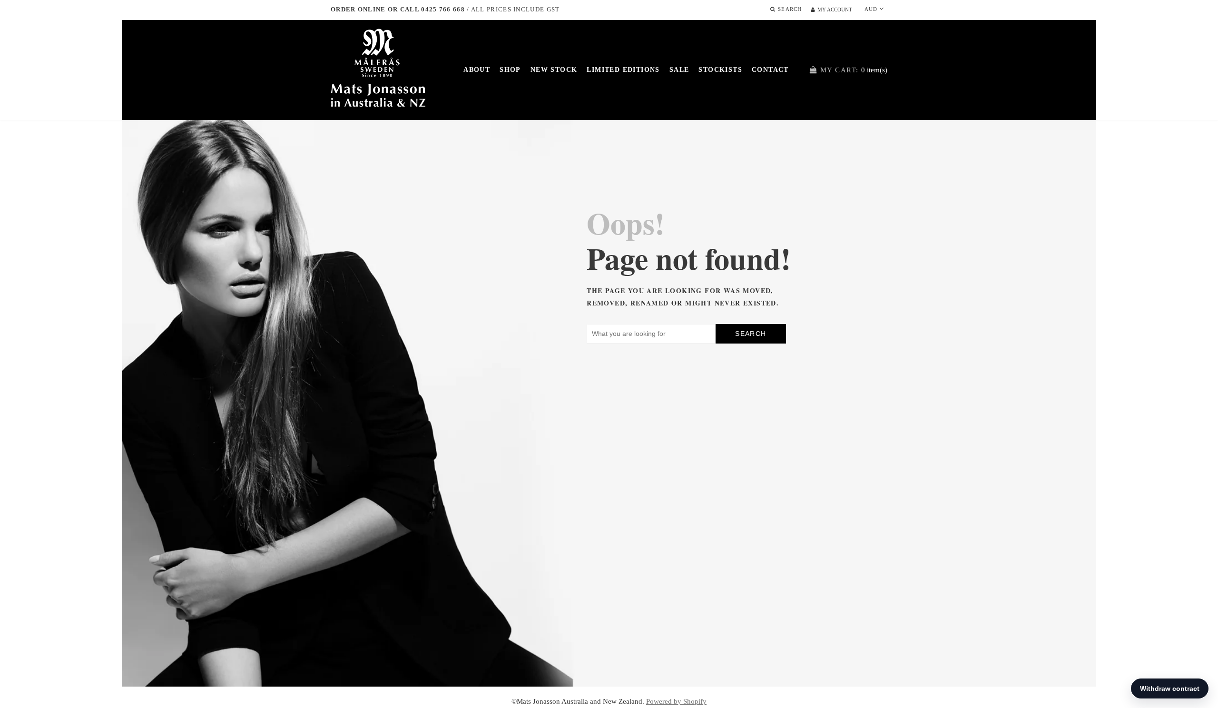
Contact (770, 69)
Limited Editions (623, 69)
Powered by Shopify (676, 701)
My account (834, 9)
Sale (679, 69)
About (476, 69)
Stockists (720, 69)
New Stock (554, 69)
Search (750, 333)
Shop (510, 69)
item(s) (853, 70)
